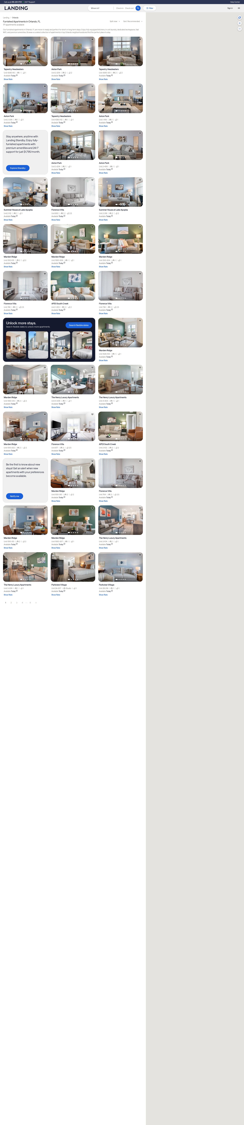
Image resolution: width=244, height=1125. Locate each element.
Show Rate (8, 79)
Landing (6, 18)
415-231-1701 (16, 2)
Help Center (235, 2)
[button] (125, 8)
